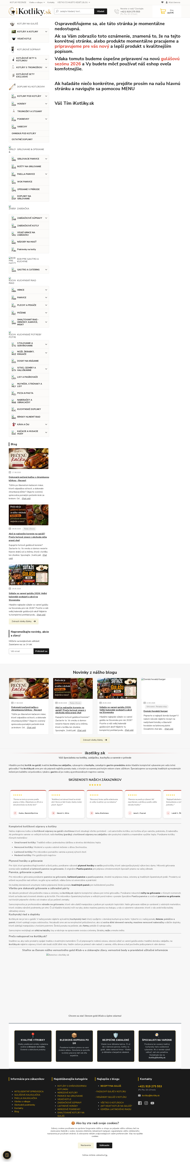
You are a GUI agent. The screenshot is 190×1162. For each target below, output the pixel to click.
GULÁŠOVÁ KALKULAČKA (27, 1094)
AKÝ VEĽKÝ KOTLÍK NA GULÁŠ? (116, 1106)
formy (86, 925)
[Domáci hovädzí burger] (161, 688)
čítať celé (26, 498)
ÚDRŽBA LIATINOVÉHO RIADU (116, 1109)
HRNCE (20, 290)
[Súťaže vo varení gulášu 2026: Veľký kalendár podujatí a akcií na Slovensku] (28, 575)
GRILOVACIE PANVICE (28, 158)
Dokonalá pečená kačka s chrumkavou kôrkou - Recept (29, 479)
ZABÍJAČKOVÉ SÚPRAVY (29, 218)
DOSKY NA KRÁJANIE (28, 361)
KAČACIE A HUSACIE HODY (27, 432)
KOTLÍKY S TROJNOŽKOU (29, 67)
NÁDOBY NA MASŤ (26, 241)
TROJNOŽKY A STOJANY (29, 111)
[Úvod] (30, 11)
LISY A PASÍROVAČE (27, 377)
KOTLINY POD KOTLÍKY (29, 96)
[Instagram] (147, 1103)
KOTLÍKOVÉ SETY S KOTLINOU (26, 59)
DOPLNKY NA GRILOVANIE (24, 197)
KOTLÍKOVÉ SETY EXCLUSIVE (25, 75)
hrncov (159, 919)
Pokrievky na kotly (26, 249)
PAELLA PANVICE (26, 174)
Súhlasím (104, 1145)
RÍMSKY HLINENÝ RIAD (28, 416)
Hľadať (100, 11)
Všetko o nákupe (35, 2)
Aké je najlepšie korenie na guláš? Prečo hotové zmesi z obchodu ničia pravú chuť (28, 537)
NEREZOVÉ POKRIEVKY (68, 1109)
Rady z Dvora (29, 529)
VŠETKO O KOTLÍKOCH (112, 1102)
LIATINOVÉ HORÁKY (67, 1106)
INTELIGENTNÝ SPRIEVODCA (29, 1091)
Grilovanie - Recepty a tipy (157, 706)
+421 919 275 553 (130, 11)
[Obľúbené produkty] (162, 2)
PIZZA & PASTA (25, 393)
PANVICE (21, 297)
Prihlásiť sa (41, 651)
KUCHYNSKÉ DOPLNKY (29, 409)
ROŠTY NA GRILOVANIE (29, 166)
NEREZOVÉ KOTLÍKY (67, 1092)
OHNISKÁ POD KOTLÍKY (24, 133)
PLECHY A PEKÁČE (26, 305)
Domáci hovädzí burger (156, 711)
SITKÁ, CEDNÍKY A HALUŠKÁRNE (26, 369)
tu (106, 1155)
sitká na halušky (42, 930)
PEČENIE (21, 312)
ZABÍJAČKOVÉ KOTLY (28, 225)
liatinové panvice (76, 876)
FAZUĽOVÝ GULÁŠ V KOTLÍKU (111, 1091)
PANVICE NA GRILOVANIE (70, 1096)
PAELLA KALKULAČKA (25, 1098)
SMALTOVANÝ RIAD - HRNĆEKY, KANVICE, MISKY (28, 322)
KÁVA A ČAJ (23, 424)
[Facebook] (141, 1103)
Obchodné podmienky (24, 1104)
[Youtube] (154, 1103)
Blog (16, 1111)
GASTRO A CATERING (28, 269)
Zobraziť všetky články (21, 621)
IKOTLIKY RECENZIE (18, 2)
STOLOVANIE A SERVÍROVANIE (25, 344)
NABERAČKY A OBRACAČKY (24, 401)
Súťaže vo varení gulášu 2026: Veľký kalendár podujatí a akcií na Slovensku (28, 597)
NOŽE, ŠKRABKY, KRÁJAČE (25, 353)
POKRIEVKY (23, 119)
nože (107, 930)
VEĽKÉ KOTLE (24, 38)
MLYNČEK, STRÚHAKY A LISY (29, 385)
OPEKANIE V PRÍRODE (28, 189)
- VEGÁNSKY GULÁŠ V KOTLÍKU (110, 1097)
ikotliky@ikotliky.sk (151, 1095)
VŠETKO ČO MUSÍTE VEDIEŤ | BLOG (72, 2)
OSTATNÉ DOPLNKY (22, 139)
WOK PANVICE (24, 181)
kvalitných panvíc (81, 885)
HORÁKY (21, 103)
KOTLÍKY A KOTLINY (27, 31)
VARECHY (22, 126)
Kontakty (51, 2)
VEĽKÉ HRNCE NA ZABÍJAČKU (26, 233)
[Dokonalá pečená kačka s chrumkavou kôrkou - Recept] (28, 459)
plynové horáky (86, 865)
